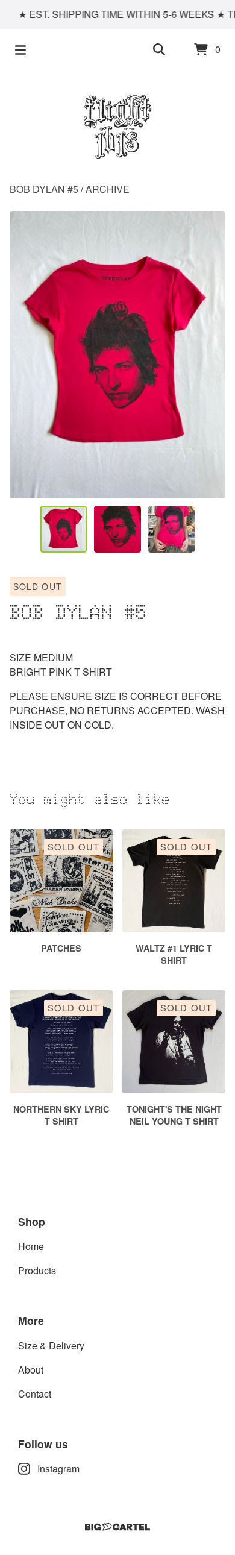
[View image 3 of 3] (171, 529)
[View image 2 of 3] (117, 529)
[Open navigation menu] (20, 50)
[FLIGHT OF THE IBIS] (117, 126)
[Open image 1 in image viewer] (117, 354)
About (30, 1370)
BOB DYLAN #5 (44, 189)
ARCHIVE (108, 189)
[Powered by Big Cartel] (117, 1527)
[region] (117, 14)
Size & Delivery (51, 1345)
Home (31, 1246)
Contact (34, 1394)
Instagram (58, 1468)
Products (37, 1270)
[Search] (159, 50)
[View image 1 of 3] (63, 529)
